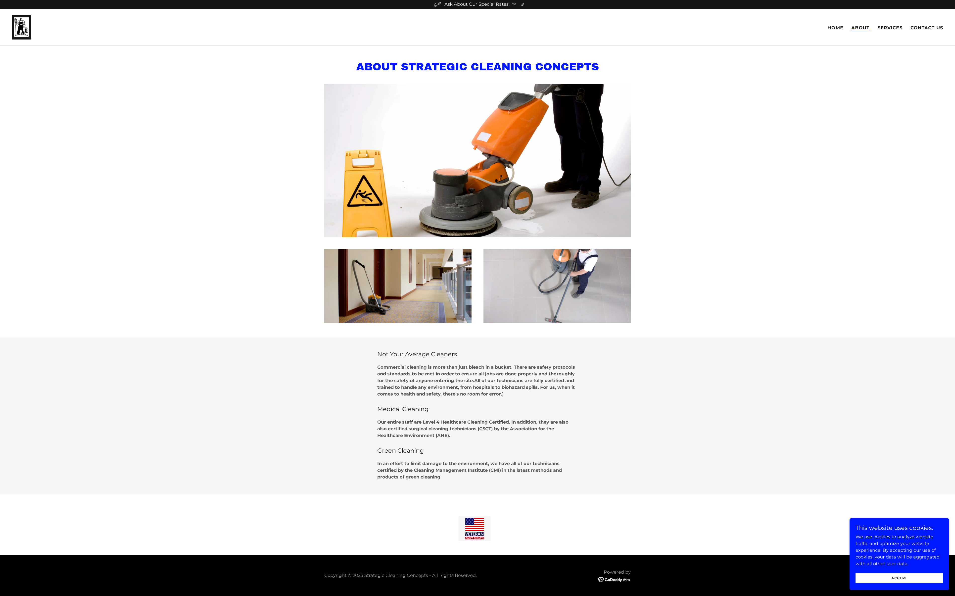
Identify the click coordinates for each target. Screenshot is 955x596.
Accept (899, 578)
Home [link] (835, 28)
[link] (21, 27)
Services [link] (890, 28)
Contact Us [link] (926, 28)
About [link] (860, 28)
